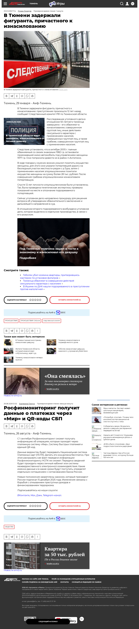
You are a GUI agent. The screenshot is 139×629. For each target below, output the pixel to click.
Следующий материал (48, 621)
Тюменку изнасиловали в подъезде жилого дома (69, 341)
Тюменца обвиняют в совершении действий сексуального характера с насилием (47, 282)
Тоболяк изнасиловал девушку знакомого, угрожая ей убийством (73, 350)
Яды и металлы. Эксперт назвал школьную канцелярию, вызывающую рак (116, 410)
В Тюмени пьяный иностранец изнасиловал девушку (28, 341)
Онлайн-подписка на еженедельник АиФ (39, 582)
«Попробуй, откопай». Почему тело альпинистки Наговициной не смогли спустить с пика (118, 419)
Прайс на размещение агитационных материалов (73, 579)
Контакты (64, 582)
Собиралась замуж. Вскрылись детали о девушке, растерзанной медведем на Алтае (117, 428)
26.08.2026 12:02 (10, 404)
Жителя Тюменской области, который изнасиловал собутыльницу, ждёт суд (27, 351)
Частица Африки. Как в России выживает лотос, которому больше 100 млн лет (118, 455)
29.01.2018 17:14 (10, 11)
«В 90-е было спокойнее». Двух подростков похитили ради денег (117, 445)
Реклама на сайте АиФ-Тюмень (35, 579)
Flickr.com (63, 90)
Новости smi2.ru (13, 395)
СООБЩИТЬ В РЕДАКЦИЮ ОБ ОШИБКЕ (86, 582)
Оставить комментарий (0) (69, 300)
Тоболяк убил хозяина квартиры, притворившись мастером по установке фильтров (49, 276)
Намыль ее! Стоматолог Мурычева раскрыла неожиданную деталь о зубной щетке (118, 437)
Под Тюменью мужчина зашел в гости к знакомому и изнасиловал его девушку (49, 250)
